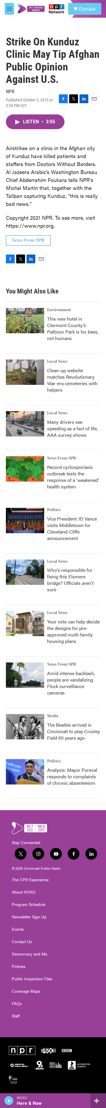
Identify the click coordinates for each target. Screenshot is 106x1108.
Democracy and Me (29, 954)
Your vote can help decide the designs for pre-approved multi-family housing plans (73, 631)
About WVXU (24, 892)
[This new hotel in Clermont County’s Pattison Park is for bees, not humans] (25, 320)
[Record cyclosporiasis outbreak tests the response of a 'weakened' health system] (25, 469)
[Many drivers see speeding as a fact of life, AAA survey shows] (25, 423)
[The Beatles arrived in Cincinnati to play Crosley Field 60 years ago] (25, 726)
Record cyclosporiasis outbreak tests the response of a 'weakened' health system (73, 477)
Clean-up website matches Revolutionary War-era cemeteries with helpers (72, 380)
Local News (57, 361)
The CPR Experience (30, 879)
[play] (9, 1101)
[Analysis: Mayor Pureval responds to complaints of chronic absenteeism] (25, 771)
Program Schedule (28, 904)
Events (18, 929)
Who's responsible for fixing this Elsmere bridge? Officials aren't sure (70, 580)
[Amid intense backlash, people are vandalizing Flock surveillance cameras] (25, 675)
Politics (54, 510)
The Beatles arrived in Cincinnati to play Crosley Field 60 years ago (73, 731)
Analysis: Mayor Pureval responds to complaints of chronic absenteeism (72, 776)
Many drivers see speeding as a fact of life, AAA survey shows (72, 428)
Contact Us (22, 941)
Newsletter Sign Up (29, 917)
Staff (16, 1016)
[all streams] (98, 1100)
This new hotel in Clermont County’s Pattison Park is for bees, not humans (72, 328)
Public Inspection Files (32, 978)
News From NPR (28, 240)
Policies (19, 966)
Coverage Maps (26, 991)
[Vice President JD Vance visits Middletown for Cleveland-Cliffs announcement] (25, 520)
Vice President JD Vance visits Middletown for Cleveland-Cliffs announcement (72, 528)
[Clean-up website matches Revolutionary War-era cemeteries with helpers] (25, 372)
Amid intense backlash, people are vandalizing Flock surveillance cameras (71, 683)
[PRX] (48, 1050)
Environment (59, 310)
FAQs (17, 1003)
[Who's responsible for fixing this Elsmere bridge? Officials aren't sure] (25, 572)
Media (52, 716)
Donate (87, 9)
